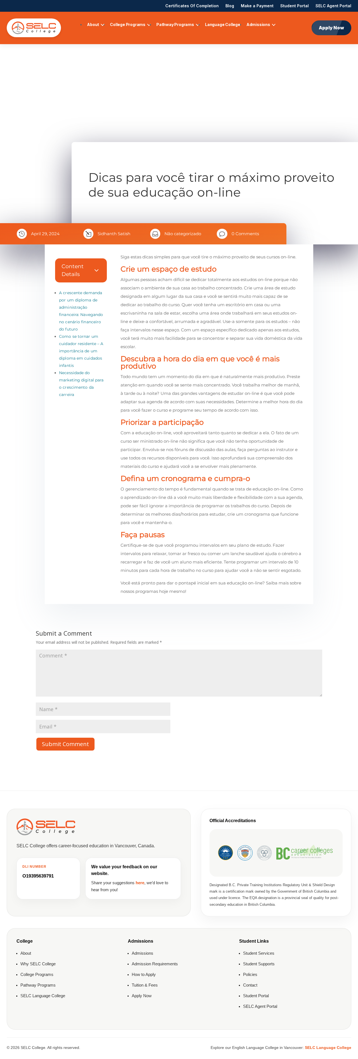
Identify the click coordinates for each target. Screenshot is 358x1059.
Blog (229, 5)
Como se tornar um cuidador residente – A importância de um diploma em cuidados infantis (81, 351)
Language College (222, 24)
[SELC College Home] (34, 27)
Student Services (258, 953)
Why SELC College (38, 963)
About (93, 24)
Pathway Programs (175, 24)
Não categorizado (182, 233)
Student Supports (259, 963)
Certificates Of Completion (192, 5)
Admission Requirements (155, 963)
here (140, 882)
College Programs (127, 24)
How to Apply (144, 974)
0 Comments (245, 233)
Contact (250, 985)
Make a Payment (257, 5)
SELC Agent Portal (333, 5)
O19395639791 (38, 876)
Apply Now (331, 27)
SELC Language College (42, 995)
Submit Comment (65, 744)
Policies (250, 974)
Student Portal (294, 5)
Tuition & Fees (145, 985)
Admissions (258, 24)
